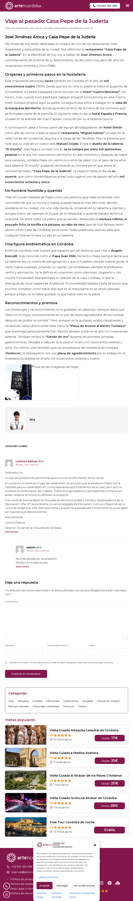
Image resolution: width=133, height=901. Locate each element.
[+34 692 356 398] (8, 867)
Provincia (68, 706)
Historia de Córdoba (42, 28)
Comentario (12, 601)
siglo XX (88, 28)
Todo (11, 701)
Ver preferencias (84, 885)
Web (91, 645)
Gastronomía (70, 701)
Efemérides (22, 28)
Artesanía (23, 701)
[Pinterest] (109, 883)
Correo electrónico (58, 645)
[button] (95, 845)
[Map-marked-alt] (118, 883)
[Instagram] (101, 883)
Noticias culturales (18, 706)
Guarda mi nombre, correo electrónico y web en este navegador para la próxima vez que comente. (61, 662)
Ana (32, 419)
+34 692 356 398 (21, 866)
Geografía (87, 701)
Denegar (62, 885)
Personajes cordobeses (68, 28)
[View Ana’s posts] (16, 420)
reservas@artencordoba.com (30, 872)
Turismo (82, 706)
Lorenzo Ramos (26, 461)
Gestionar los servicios (48, 877)
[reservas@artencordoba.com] (8, 872)
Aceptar (44, 885)
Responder (11, 532)
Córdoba (10, 28)
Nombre (10, 645)
